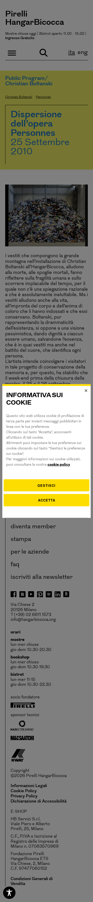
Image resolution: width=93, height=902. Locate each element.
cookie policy (59, 464)
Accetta (46, 500)
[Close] (86, 391)
